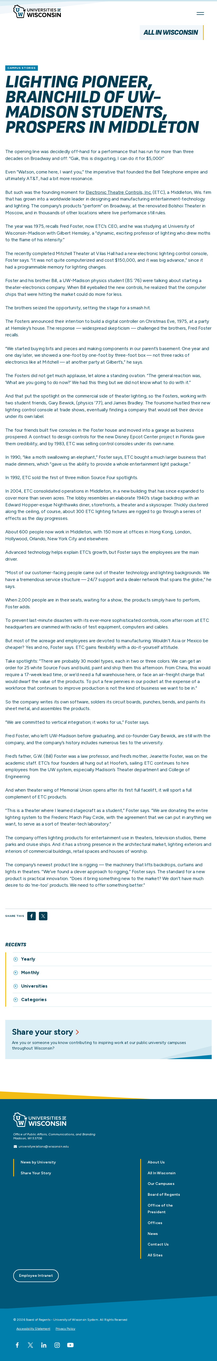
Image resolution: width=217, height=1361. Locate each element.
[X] (30, 1345)
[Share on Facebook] (31, 916)
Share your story (42, 1032)
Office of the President (160, 1209)
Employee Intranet (36, 1275)
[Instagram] (57, 1345)
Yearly (28, 959)
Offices (155, 1223)
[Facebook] (17, 1345)
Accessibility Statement (33, 1329)
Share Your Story (36, 1173)
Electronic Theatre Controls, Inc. (119, 192)
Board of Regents (164, 1194)
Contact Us (158, 1244)
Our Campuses (161, 1183)
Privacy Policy (65, 1329)
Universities (34, 986)
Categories (34, 999)
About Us (156, 1162)
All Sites (155, 1255)
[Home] (39, 12)
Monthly (30, 972)
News (153, 1233)
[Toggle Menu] (200, 13)
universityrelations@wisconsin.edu (44, 1146)
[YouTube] (70, 1345)
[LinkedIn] (43, 1345)
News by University (38, 1162)
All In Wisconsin (171, 32)
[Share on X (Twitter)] (43, 916)
